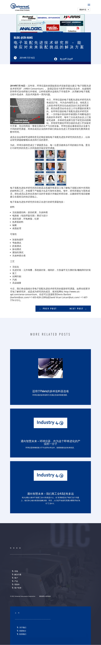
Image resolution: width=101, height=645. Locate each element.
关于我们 (22, 627)
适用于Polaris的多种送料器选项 (50, 391)
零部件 (17, 584)
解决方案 (17, 574)
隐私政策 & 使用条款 (45, 596)
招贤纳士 (22, 631)
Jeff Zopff (68, 58)
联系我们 (22, 634)
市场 (16, 571)
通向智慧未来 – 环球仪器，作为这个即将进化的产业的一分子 (50, 442)
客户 (16, 578)
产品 (16, 581)
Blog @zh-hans (23, 37)
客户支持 (17, 588)
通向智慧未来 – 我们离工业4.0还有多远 (50, 493)
